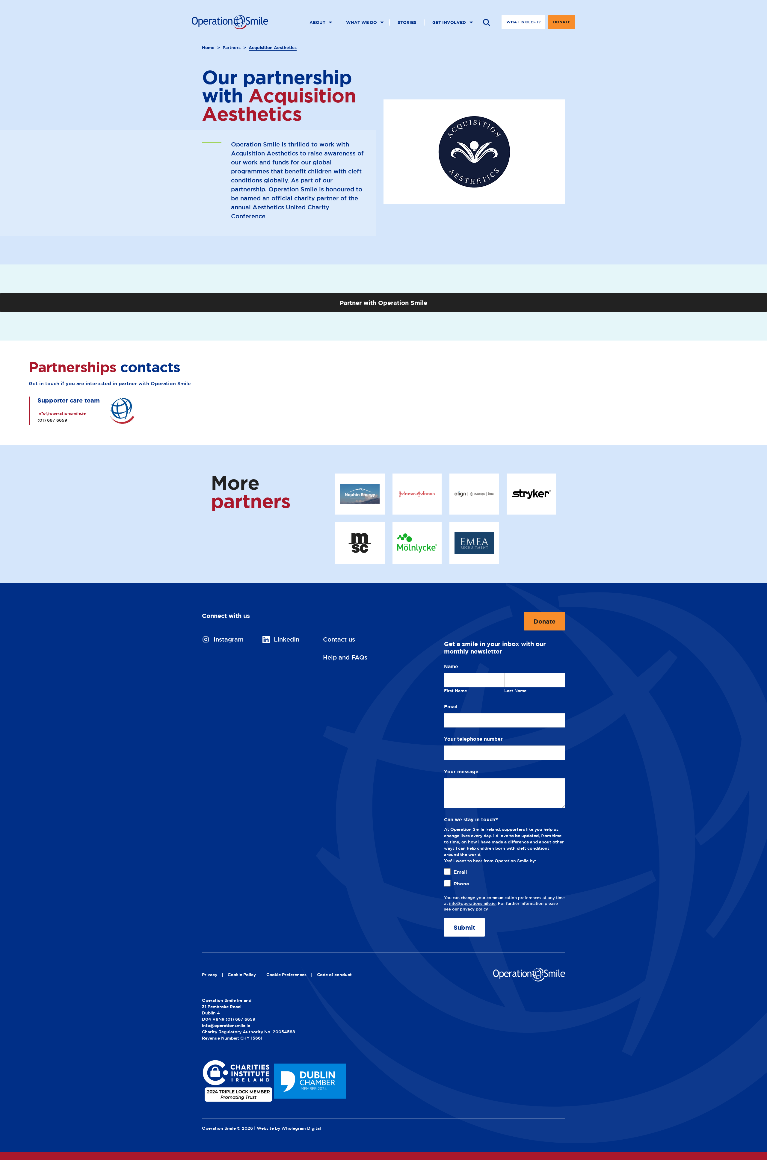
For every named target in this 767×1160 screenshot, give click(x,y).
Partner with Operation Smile (383, 302)
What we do (361, 22)
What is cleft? (523, 22)
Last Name (515, 690)
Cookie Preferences (286, 974)
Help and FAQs (345, 657)
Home (208, 47)
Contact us (339, 639)
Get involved (449, 22)
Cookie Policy (242, 974)
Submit (464, 927)
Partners (232, 47)
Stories (407, 22)
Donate (561, 24)
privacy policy (474, 909)
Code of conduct (334, 974)
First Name (455, 690)
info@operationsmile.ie (61, 413)
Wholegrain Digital (301, 1128)
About (317, 22)
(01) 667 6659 (52, 420)
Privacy (209, 974)
